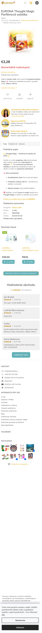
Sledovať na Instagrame (19, 464)
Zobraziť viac (21, 355)
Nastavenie (20, 620)
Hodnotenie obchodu (21, 285)
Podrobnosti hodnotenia (29, 20)
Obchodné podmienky (9, 411)
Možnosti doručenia (8, 72)
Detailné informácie (8, 88)
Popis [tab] (5, 144)
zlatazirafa (8, 381)
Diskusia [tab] (22, 144)
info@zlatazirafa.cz (11, 371)
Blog (2, 414)
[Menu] (37, 3)
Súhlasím (20, 627)
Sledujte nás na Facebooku (14, 378)
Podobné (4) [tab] (13, 144)
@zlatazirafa (9, 388)
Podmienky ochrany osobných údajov (14, 420)
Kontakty (4, 402)
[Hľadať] (25, 3)
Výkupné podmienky (8, 408)
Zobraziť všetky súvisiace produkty (21, 273)
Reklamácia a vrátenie (9, 405)
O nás (3, 397)
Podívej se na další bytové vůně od (19, 199)
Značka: (12, 23)
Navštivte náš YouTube (12, 384)
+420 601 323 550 (17, 116)
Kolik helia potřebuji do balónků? (12, 422)
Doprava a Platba (7, 400)
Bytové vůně (17, 208)
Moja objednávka (7, 425)
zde (3, 614)
